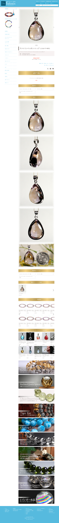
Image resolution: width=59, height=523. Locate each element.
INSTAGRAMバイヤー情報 (29, 510)
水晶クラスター (7, 48)
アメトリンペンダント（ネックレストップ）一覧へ (26, 92)
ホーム (39, 1)
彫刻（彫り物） (7, 70)
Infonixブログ (28, 508)
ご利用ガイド (43, 1)
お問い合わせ (55, 1)
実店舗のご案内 (7, 510)
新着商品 (6, 31)
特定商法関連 (51, 511)
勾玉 (5, 67)
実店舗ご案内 (49, 1)
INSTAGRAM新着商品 (29, 509)
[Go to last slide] (19, 27)
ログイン (50, 508)
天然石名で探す (7, 34)
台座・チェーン (7, 79)
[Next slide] (53, 27)
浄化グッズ (6, 82)
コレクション (7, 42)
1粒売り (6, 76)
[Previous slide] (19, 290)
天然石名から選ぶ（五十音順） (17, 509)
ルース (6, 64)
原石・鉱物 (6, 45)
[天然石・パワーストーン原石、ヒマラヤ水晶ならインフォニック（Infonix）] (8, 1)
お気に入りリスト (51, 510)
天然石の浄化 (39, 509)
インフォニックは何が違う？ (41, 508)
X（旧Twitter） (28, 511)
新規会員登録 (51, 509)
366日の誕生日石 (15, 510)
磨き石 (6, 73)
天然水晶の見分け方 (40, 510)
